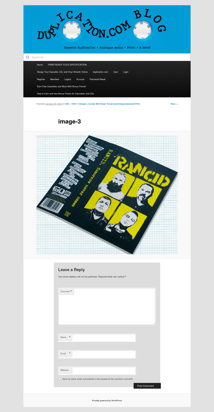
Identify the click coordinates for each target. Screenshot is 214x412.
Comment (66, 291)
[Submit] (27, 57)
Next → (174, 103)
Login (125, 71)
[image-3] (107, 194)
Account (80, 79)
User (115, 71)
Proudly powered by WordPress (107, 400)
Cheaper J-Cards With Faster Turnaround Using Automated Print (109, 103)
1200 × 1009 (70, 103)
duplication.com (100, 71)
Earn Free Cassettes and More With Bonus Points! (61, 86)
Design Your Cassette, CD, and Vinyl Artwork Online (62, 71)
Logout (68, 79)
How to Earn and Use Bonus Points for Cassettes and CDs (65, 93)
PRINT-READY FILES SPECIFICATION (67, 64)
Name (66, 337)
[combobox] (107, 57)
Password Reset (97, 79)
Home (40, 64)
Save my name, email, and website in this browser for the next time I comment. (98, 378)
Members (54, 79)
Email (66, 353)
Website (64, 370)
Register (41, 79)
